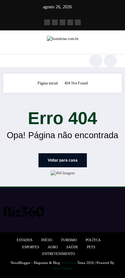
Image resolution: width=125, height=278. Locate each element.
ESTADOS (24, 240)
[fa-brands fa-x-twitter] (55, 22)
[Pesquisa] (95, 61)
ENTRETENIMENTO (58, 254)
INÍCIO (46, 240)
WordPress (68, 263)
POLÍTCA (93, 240)
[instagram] (70, 22)
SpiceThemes (62, 268)
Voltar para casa (63, 160)
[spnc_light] (110, 60)
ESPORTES (30, 247)
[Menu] (8, 61)
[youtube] (78, 22)
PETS (91, 247)
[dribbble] (62, 22)
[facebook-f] (47, 22)
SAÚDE (72, 247)
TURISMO (69, 240)
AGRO (53, 247)
